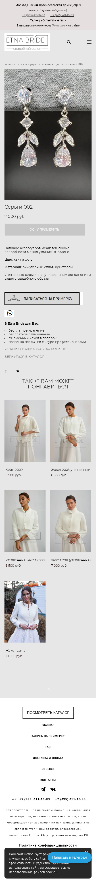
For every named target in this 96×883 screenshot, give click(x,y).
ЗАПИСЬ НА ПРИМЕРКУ (48, 736)
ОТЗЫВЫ (48, 769)
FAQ (48, 747)
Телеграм (58, 25)
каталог (9, 64)
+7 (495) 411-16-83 (62, 15)
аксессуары (29, 64)
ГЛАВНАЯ (48, 725)
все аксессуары (52, 64)
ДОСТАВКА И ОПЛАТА (48, 758)
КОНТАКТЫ (48, 780)
